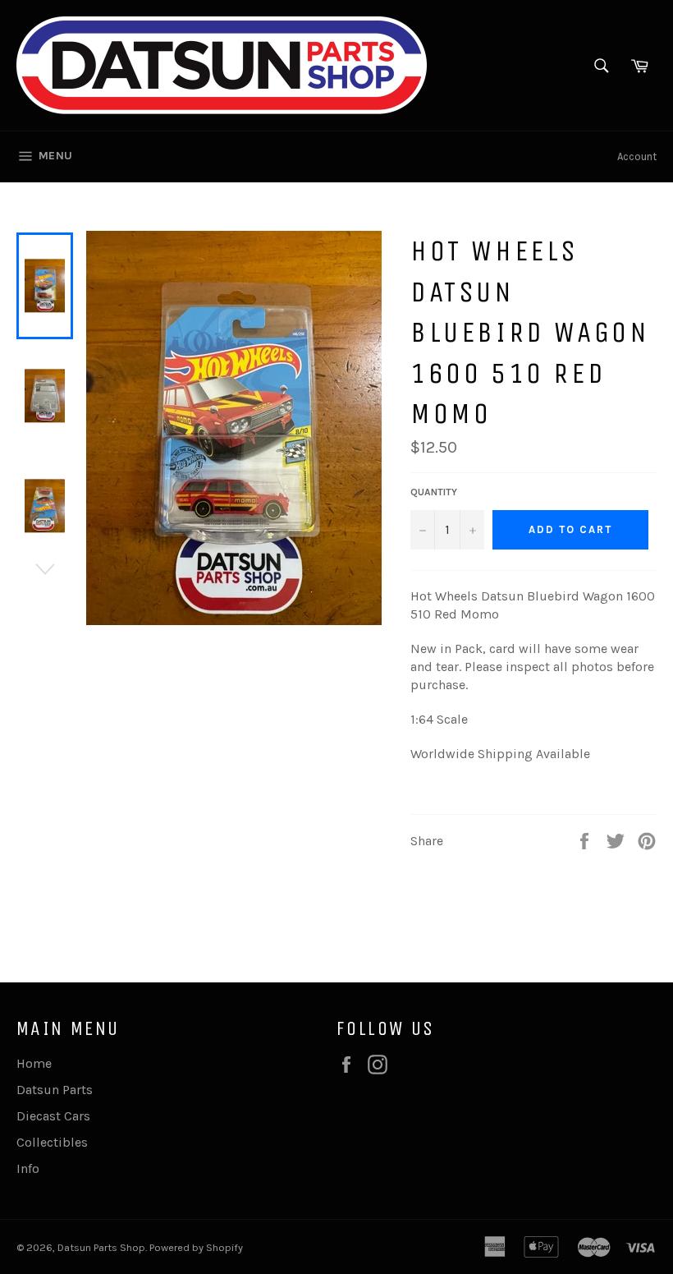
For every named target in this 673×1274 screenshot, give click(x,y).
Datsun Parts (54, 1089)
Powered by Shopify (196, 1247)
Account (637, 156)
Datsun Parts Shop (101, 1247)
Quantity (433, 492)
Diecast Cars (53, 1116)
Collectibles (52, 1142)
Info (27, 1168)
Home (34, 1063)
